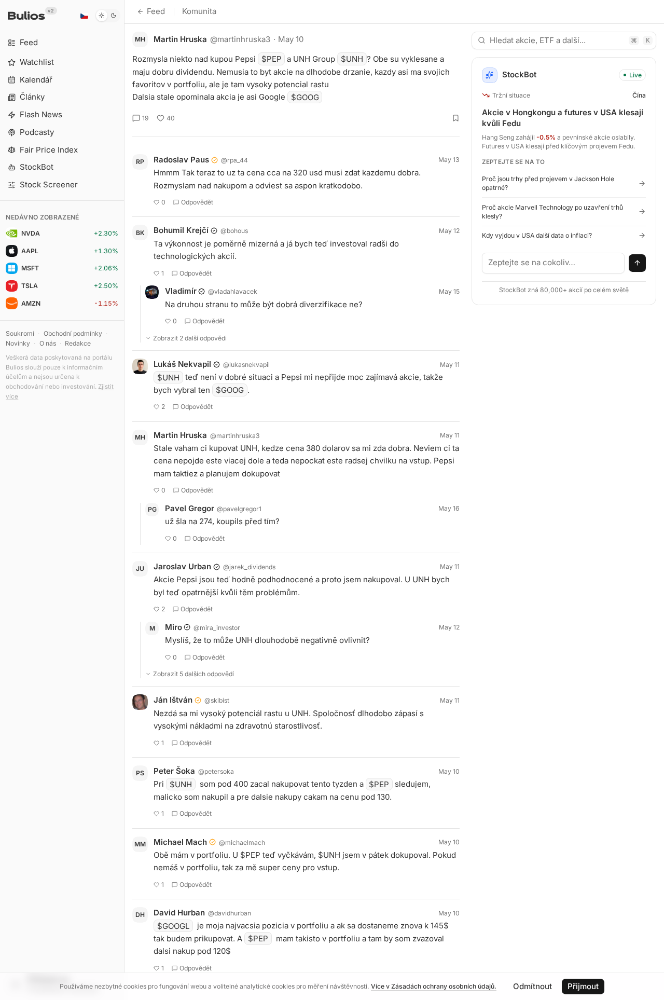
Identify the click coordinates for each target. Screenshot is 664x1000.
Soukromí (20, 333)
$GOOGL (173, 925)
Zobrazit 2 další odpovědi (190, 338)
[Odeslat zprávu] (637, 263)
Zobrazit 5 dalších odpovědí (193, 674)
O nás (47, 343)
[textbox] (553, 263)
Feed (156, 11)
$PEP (271, 59)
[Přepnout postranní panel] (124, 500)
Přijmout (583, 986)
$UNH (352, 59)
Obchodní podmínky (73, 333)
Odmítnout (532, 986)
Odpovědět (197, 202)
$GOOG (305, 97)
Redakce (78, 343)
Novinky (18, 343)
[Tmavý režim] (107, 15)
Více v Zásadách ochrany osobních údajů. (433, 986)
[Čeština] (84, 15)
